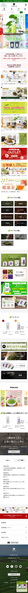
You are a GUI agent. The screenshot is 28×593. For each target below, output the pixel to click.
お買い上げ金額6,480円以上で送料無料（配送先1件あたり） (14, 1)
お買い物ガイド (4, 10)
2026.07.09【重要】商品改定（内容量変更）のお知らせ (14, 65)
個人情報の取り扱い (14, 555)
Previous (1, 32)
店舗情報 (3, 522)
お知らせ (8, 460)
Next (26, 32)
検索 (21, 12)
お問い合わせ (14, 561)
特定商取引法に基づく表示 (14, 558)
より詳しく (14, 451)
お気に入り (18, 10)
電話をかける (14, 574)
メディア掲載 (20, 460)
